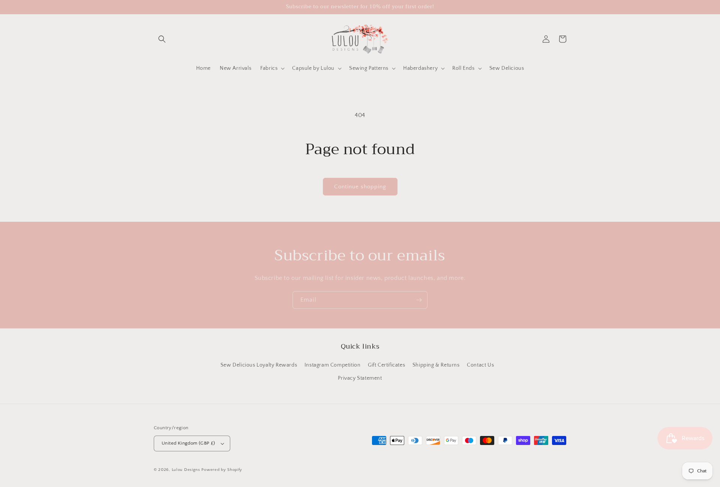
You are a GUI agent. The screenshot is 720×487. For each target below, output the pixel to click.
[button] (162, 39)
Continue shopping (360, 186)
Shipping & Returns (436, 365)
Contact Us (480, 365)
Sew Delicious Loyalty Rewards (258, 365)
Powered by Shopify (221, 469)
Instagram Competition (332, 365)
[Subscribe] (419, 300)
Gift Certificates (386, 365)
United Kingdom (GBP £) (188, 443)
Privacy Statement (360, 378)
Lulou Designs (186, 469)
